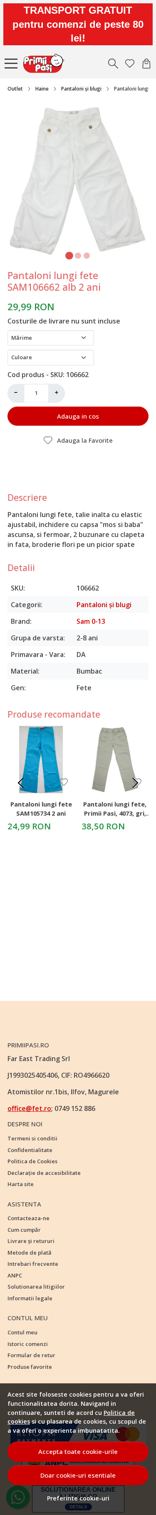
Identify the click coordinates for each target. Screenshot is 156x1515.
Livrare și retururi (30, 1241)
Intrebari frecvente (32, 1263)
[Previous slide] (20, 782)
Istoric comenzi (27, 1344)
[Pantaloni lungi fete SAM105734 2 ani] (41, 759)
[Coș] (146, 64)
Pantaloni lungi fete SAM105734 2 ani (41, 808)
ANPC (14, 1275)
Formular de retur (31, 1355)
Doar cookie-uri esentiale (78, 1475)
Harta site (20, 1184)
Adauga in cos (78, 416)
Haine (42, 88)
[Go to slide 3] (87, 255)
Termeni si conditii (32, 1138)
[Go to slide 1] (69, 256)
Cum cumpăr (24, 1229)
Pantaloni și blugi (81, 88)
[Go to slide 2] (78, 255)
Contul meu (22, 1332)
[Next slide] (135, 782)
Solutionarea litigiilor (36, 1286)
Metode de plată (29, 1252)
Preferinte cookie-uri (78, 1498)
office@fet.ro (29, 1108)
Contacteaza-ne (28, 1218)
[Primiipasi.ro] (46, 63)
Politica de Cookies (32, 1161)
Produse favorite (29, 1366)
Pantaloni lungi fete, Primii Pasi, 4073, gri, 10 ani (114, 810)
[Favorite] (130, 64)
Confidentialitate (29, 1150)
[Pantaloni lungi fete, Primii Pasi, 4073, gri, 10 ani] (115, 759)
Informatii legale (29, 1298)
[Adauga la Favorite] (63, 782)
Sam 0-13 (91, 621)
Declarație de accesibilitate (44, 1173)
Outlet (15, 88)
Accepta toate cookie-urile (78, 1451)
